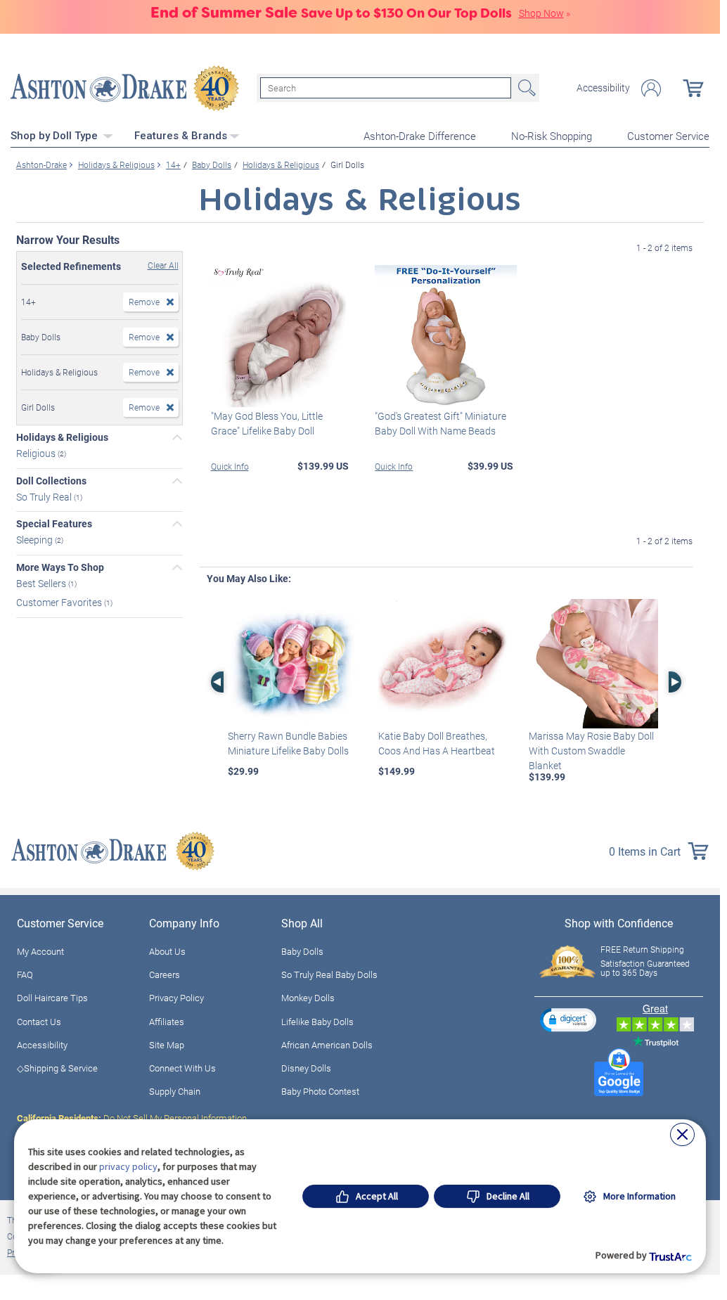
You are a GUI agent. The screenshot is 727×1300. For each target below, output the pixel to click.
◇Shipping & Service (57, 1068)
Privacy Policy (176, 997)
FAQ (25, 974)
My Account (40, 951)
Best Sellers (42, 583)
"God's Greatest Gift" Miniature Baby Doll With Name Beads (440, 423)
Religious (37, 453)
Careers (164, 974)
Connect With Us (182, 1068)
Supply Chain (174, 1091)
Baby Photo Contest (320, 1091)
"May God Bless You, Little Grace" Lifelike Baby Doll (267, 423)
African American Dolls (327, 1044)
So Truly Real (45, 496)
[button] (568, 1020)
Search (525, 87)
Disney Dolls (306, 1068)
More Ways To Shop (60, 567)
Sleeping (35, 539)
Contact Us (39, 1021)
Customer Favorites (60, 602)
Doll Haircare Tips (52, 997)
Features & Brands (180, 135)
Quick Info (230, 466)
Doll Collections (51, 481)
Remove (144, 301)
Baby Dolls (302, 951)
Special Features (54, 524)
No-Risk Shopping (551, 136)
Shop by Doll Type (56, 135)
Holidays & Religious (62, 437)
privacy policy (128, 1166)
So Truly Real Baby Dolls (329, 974)
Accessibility (603, 88)
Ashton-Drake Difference (420, 136)
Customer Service (668, 136)
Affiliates (166, 1021)
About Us (167, 951)
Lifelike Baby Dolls (317, 1021)
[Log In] (651, 88)
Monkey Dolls (308, 997)
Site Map (166, 1044)
